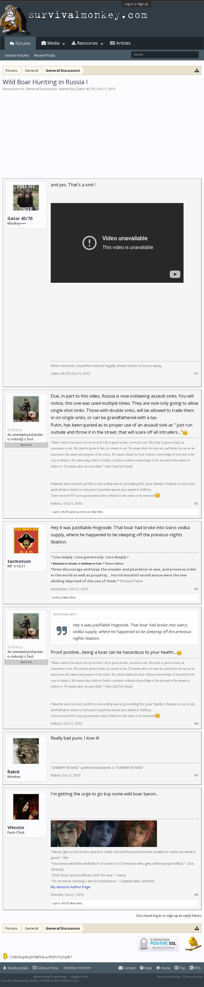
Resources (87, 43)
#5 (196, 775)
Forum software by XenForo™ (40, 980)
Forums (23, 43)
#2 (196, 503)
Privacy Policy (193, 976)
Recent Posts (44, 55)
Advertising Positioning (49, 976)
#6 (196, 894)
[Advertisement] (102, 131)
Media (53, 43)
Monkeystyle (17, 967)
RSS (197, 967)
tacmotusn (83, 512)
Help (148, 967)
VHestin (15, 827)
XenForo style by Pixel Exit (101, 980)
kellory (56, 503)
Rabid (13, 771)
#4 (196, 723)
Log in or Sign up (136, 4)
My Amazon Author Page (70, 886)
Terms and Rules (168, 976)
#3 (196, 589)
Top (181, 967)
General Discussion (41, 88)
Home (165, 967)
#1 (196, 373)
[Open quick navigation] (197, 70)
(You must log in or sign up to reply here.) (168, 915)
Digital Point (79, 976)
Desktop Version (77, 967)
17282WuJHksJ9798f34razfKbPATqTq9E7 (40, 957)
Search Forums (17, 55)
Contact (129, 967)
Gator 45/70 (85, 88)
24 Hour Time (47, 967)
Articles (123, 43)
